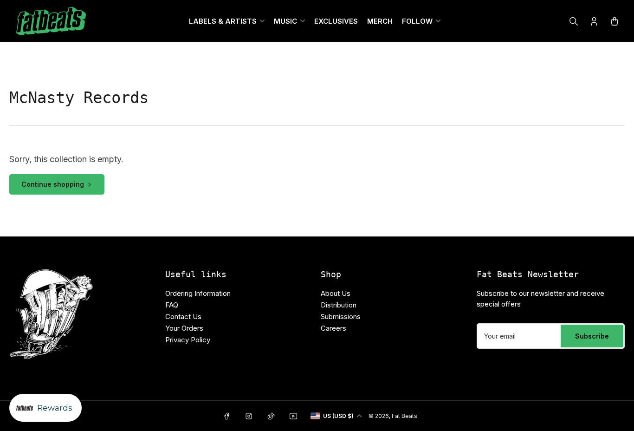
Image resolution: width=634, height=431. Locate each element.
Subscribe (592, 336)
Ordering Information (198, 293)
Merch (380, 21)
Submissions (341, 316)
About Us (335, 293)
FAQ (171, 304)
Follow (417, 21)
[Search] (573, 21)
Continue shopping (52, 184)
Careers (333, 328)
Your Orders (184, 328)
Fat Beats (404, 415)
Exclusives (336, 21)
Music (285, 21)
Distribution (338, 304)
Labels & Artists (223, 21)
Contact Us (183, 316)
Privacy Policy (187, 339)
